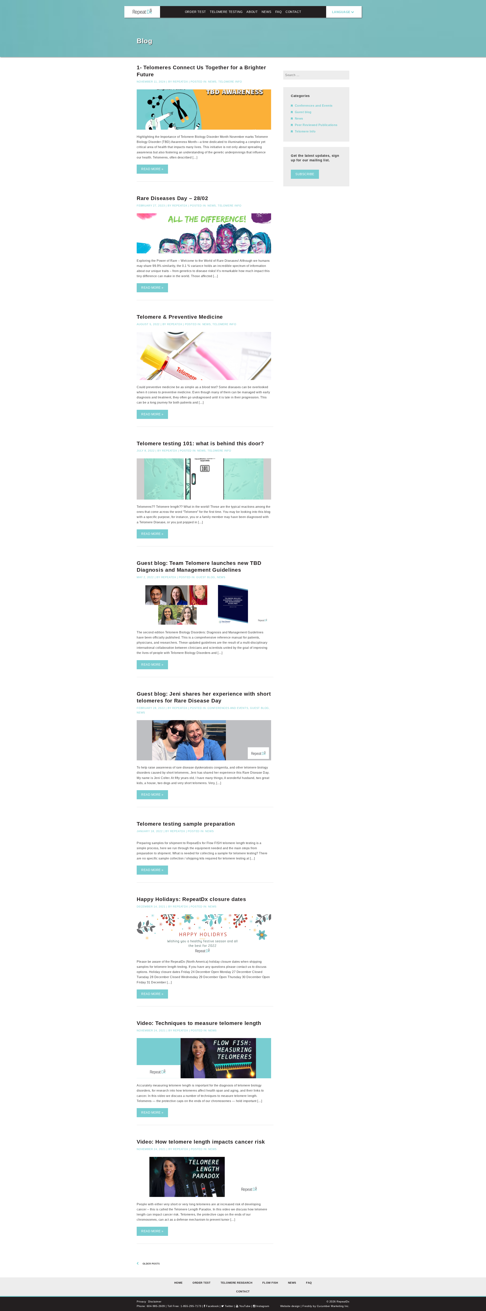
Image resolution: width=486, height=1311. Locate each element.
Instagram (262, 1306)
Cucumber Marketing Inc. (333, 1306)
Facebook (212, 1306)
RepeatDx (180, 81)
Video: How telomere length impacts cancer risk (201, 1142)
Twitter (228, 1306)
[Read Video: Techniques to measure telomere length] (204, 1077)
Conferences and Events (227, 708)
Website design (290, 1306)
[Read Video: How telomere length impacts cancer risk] (204, 1195)
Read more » (152, 169)
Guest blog (205, 577)
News (266, 11)
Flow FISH (270, 1282)
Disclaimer (155, 1301)
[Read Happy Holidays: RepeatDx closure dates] (204, 953)
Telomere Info (230, 81)
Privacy (141, 1301)
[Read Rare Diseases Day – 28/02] (204, 252)
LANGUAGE (341, 12)
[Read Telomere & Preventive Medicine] (204, 379)
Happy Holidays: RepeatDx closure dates (191, 899)
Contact (293, 11)
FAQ (278, 11)
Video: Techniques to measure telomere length (199, 1023)
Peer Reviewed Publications (316, 125)
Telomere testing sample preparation (186, 824)
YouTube (244, 1306)
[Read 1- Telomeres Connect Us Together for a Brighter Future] (204, 128)
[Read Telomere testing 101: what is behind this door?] (204, 498)
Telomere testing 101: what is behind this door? (200, 443)
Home (178, 1282)
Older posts (151, 1263)
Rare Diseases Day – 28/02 (172, 198)
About (252, 11)
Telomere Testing (226, 11)
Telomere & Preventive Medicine (180, 317)
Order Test (195, 11)
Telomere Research (236, 1282)
